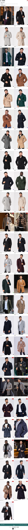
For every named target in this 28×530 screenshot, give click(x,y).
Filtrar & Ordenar (3, 5)
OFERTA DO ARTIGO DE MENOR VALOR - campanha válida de (14, 525)
